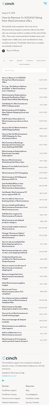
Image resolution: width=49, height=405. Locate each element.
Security (20, 61)
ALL (4, 61)
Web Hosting (41, 61)
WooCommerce (24, 64)
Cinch (11, 61)
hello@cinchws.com (9, 376)
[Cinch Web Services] (8, 4)
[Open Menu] (45, 3)
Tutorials (29, 61)
